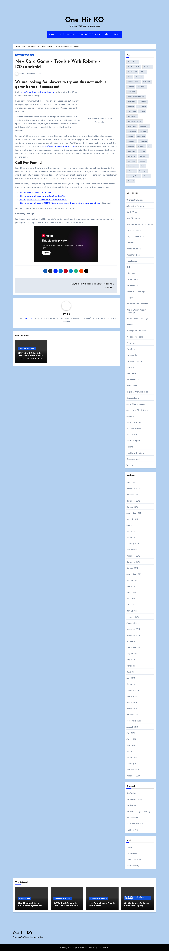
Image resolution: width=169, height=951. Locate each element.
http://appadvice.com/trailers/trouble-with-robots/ (43, 199)
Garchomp (141, 86)
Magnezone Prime (134, 121)
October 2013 (132, 507)
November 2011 (133, 635)
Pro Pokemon (132, 818)
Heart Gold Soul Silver (136, 96)
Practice (130, 367)
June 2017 (131, 482)
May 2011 (130, 672)
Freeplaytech (132, 261)
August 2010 (132, 727)
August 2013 (132, 519)
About (107, 34)
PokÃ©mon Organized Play (138, 811)
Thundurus (143, 156)
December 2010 (133, 702)
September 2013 (133, 513)
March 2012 (131, 611)
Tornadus (131, 161)
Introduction (132, 279)
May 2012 (130, 599)
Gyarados (131, 91)
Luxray (142, 111)
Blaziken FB (132, 72)
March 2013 (131, 537)
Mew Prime (132, 126)
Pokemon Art (132, 355)
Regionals (131, 141)
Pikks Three (131, 343)
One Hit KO (84, 20)
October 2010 (132, 715)
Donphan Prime (133, 82)
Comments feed (133, 859)
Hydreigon (132, 101)
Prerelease (131, 373)
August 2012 (132, 580)
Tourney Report (133, 441)
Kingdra (131, 106)
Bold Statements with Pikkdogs (140, 224)
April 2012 (130, 605)
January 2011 (132, 696)
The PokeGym (132, 830)
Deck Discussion (133, 249)
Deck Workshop (133, 255)
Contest (130, 243)
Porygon (143, 131)
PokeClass (132, 131)
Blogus (92, 947)
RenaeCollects (132, 398)
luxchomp (132, 111)
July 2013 (130, 525)
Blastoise (147, 67)
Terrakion (131, 156)
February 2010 (132, 764)
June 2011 (131, 666)
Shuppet (141, 146)
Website (129, 465)
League (129, 298)
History (129, 267)
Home (51, 34)
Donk (130, 77)
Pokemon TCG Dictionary (90, 34)
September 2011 (133, 647)
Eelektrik (146, 82)
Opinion (129, 325)
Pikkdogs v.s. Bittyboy (136, 331)
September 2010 (133, 721)
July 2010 (130, 733)
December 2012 (133, 556)
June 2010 (131, 739)
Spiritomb (132, 151)
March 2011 (131, 684)
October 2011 (132, 641)
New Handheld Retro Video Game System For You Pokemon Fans (30, 905)
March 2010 (131, 757)
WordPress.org (132, 866)
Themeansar (103, 947)
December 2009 (133, 776)
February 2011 (132, 690)
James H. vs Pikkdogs (135, 291)
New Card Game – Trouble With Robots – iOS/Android (102, 905)
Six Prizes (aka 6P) (134, 824)
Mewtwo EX (144, 126)
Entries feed (131, 853)
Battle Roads (133, 62)
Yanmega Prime (134, 176)
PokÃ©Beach (132, 805)
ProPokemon (131, 386)
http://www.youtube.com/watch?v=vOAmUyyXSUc (42, 196)
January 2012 (132, 623)
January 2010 (132, 770)
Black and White (134, 67)
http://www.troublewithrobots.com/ (37, 92)
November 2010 (133, 709)
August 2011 (131, 654)
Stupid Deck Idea (133, 422)
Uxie (143, 166)
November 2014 (133, 489)
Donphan (139, 77)
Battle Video (131, 212)
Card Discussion (133, 230)
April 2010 (130, 751)
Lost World (142, 106)
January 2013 (132, 550)
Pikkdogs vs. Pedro (134, 337)
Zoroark (131, 181)
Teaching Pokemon (134, 428)
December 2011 (133, 629)
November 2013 (133, 501)
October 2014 (132, 495)
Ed (23, 74)
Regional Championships (137, 392)
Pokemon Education (135, 361)
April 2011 (130, 678)
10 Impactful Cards (134, 200)
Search (117, 34)
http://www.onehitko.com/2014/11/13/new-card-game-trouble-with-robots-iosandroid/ (59, 203)
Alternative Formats (135, 206)
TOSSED (142, 161)
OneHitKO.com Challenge (137, 318)
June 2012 (131, 592)
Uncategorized (133, 459)
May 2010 (130, 745)
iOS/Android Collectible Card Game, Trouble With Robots (30, 355)
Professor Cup (132, 380)
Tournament (132, 166)
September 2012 (133, 574)
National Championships (137, 304)
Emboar (131, 86)
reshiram (143, 141)
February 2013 (132, 544)
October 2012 (132, 568)
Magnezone (132, 116)
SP (149, 146)
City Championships (135, 237)
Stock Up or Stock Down (137, 410)
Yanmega (142, 171)
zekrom (146, 176)
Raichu (130, 136)
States (142, 151)
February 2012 (132, 617)
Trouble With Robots (24, 55)
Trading (129, 447)
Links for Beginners (66, 34)
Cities (143, 72)
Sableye (131, 146)
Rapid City (141, 136)
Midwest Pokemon (134, 799)
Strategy (130, 416)
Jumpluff (143, 101)
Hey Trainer (131, 793)
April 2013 (130, 531)
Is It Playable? (132, 285)
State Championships (135, 404)
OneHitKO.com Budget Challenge (134, 898)
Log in (129, 847)
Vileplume (131, 171)
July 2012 (130, 586)
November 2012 (133, 562)
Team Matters (132, 435)
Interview (130, 273)
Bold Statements (134, 218)
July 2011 (130, 660)
